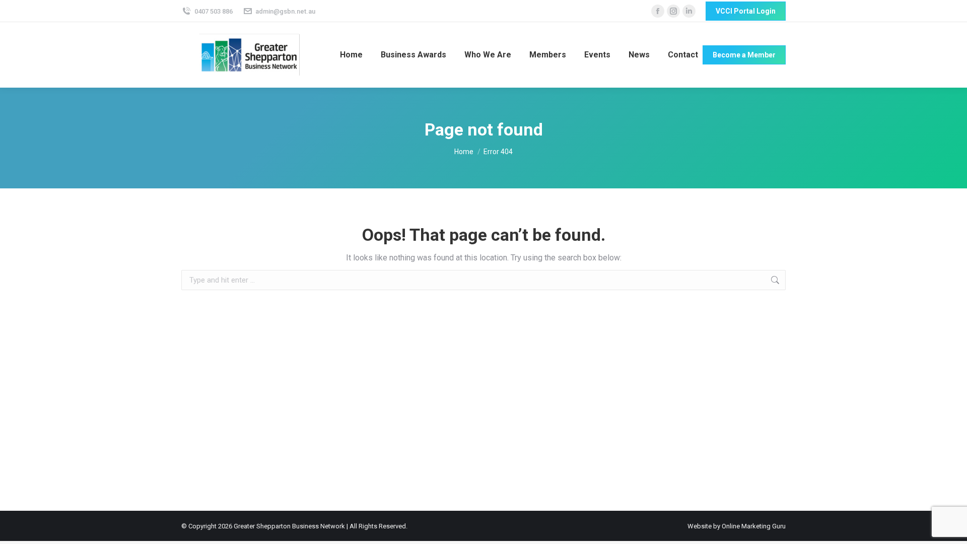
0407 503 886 (213, 11)
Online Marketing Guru (754, 526)
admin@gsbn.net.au (285, 11)
